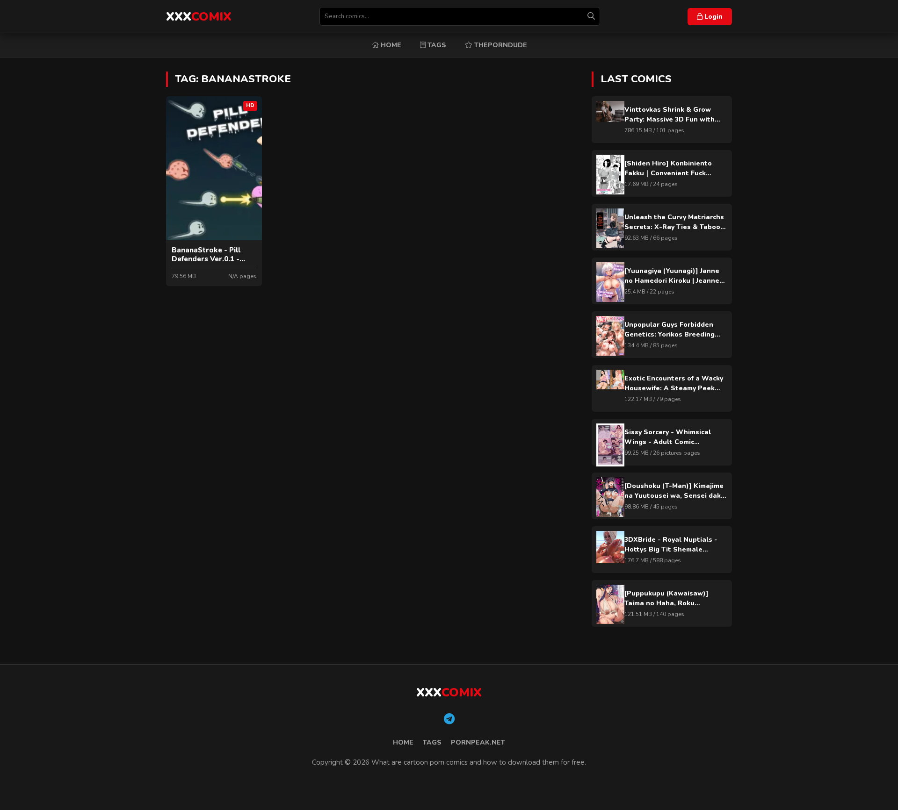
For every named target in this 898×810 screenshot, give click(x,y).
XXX (199, 16)
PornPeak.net (478, 742)
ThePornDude (499, 45)
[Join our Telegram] (449, 719)
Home (390, 45)
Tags (436, 45)
